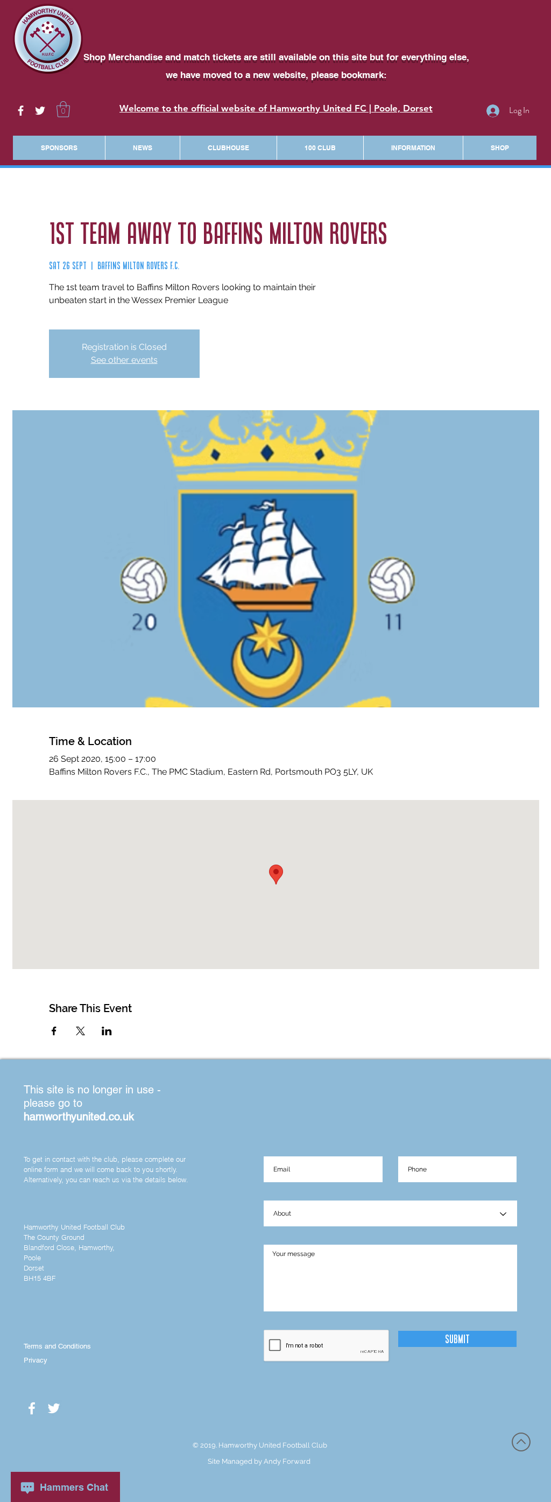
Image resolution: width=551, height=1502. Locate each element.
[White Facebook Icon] (20, 110)
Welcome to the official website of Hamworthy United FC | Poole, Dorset (276, 108)
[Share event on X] (80, 1031)
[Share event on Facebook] (54, 1031)
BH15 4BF (39, 1278)
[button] (63, 109)
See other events (124, 360)
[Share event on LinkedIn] (107, 1031)
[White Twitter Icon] (40, 110)
